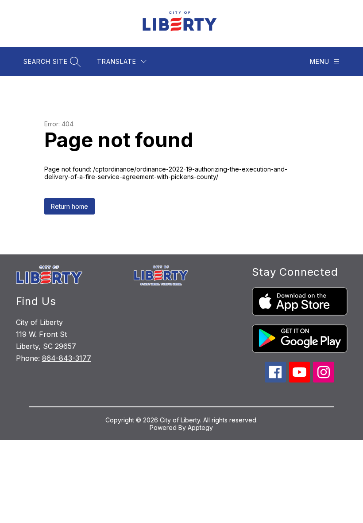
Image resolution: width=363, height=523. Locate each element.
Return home (69, 206)
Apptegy (200, 427)
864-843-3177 (66, 358)
